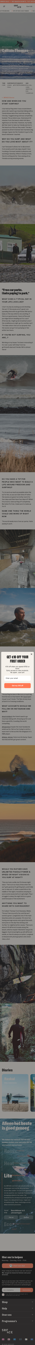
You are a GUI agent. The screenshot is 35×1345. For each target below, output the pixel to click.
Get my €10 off (17, 686)
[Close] (31, 654)
